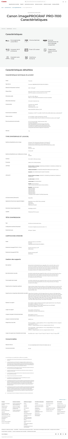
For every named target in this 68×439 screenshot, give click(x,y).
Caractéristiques (9, 28)
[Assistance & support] (51, 4)
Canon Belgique (5, 434)
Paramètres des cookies (31, 431)
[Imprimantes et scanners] (34, 4)
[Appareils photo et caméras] (19, 4)
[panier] (65, 2)
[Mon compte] (63, 2)
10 (58, 333)
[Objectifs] (23, 4)
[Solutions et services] (42, 4)
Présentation (3, 28)
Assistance (14, 28)
